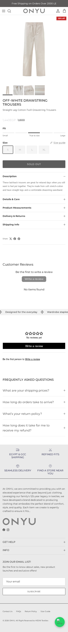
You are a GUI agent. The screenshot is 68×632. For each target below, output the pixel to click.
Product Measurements (17, 207)
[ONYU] (34, 11)
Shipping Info (11, 224)
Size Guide (45, 611)
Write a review (34, 279)
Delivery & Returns (14, 216)
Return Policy (31, 611)
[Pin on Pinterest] (19, 238)
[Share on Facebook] (15, 238)
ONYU (12, 620)
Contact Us (7, 611)
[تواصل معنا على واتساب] (60, 622)
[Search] (11, 11)
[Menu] (3, 11)
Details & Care (11, 199)
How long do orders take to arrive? (28, 402)
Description (10, 176)
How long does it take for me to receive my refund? (26, 427)
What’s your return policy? (22, 414)
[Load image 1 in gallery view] (34, 49)
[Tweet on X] (10, 238)
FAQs (18, 611)
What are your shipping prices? (26, 390)
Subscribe (34, 591)
